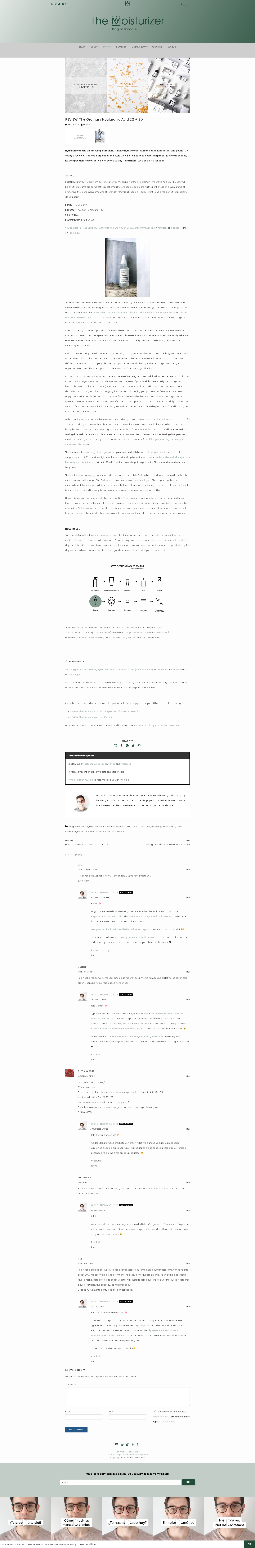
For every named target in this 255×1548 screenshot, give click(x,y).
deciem (111, 826)
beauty (84, 826)
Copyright (115, 1457)
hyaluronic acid (142, 826)
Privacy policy (140, 1454)
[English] (62, 4)
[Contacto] (117, 1444)
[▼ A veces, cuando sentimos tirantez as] (229, 1522)
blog (91, 826)
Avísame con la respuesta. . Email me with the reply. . (171, 1416)
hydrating (156, 826)
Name (67, 1412)
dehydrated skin (124, 826)
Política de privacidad (119, 1454)
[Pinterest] (55, 4)
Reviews (86, 125)
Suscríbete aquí (161, 1416)
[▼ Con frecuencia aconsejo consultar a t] (25, 1522)
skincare (89, 831)
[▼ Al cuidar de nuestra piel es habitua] (178, 1522)
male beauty (169, 826)
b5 (78, 826)
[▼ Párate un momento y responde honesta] (127, 1522)
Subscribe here (167, 1421)
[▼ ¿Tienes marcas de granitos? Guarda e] (76, 1522)
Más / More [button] (91, 1544)
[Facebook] (132, 1444)
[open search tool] (182, 4)
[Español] (66, 4)
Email (111, 1412)
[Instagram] (52, 4)
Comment (70, 1384)
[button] (127, 661)
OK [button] (249, 1544)
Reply (187, 870)
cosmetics (100, 826)
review (80, 831)
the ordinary (117, 831)
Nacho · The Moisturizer (104, 892)
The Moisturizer (102, 831)
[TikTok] (59, 4)
